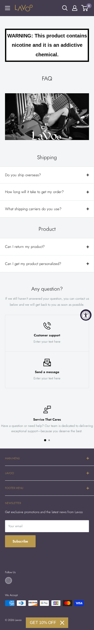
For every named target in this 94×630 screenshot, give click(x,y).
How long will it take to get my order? (34, 192)
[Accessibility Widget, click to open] (85, 315)
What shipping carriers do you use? (33, 209)
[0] (85, 8)
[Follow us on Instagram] (8, 580)
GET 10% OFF (43, 622)
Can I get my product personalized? (33, 263)
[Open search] (65, 8)
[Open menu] (7, 8)
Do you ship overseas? (23, 175)
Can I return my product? (25, 246)
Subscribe (20, 541)
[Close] (62, 623)
